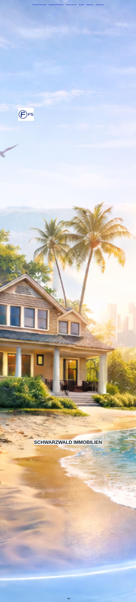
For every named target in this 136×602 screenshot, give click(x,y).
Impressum (89, 4)
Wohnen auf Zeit (71, 4)
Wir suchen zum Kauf (39, 4)
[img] (68, 301)
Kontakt (81, 4)
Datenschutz (100, 4)
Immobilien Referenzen (56, 4)
